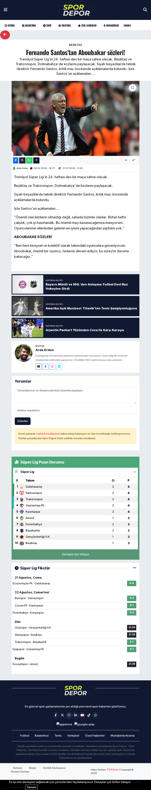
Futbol (11, 25)
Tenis (48, 25)
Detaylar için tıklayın (75, 554)
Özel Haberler (88, 25)
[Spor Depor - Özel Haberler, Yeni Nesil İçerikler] (76, 10)
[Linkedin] (59, 367)
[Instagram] (52, 367)
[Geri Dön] (5, 35)
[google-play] (84, 724)
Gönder (22, 421)
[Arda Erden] (23, 353)
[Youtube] (82, 715)
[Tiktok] (89, 715)
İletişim (17, 768)
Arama (127, 25)
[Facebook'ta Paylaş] (15, 160)
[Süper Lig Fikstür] (134, 568)
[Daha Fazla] (36, 160)
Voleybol (66, 25)
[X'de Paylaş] (22, 160)
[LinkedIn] (76, 715)
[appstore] (64, 724)
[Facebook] (45, 367)
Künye (32, 768)
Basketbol (30, 25)
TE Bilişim (113, 770)
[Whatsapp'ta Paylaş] (29, 160)
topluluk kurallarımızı (48, 433)
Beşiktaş (75, 45)
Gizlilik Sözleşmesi (54, 768)
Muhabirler (112, 25)
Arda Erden (22, 168)
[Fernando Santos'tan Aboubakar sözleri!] (76, 118)
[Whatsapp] (95, 715)
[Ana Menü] (5, 10)
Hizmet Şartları (20, 772)
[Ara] (145, 10)
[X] (62, 715)
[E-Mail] (39, 367)
